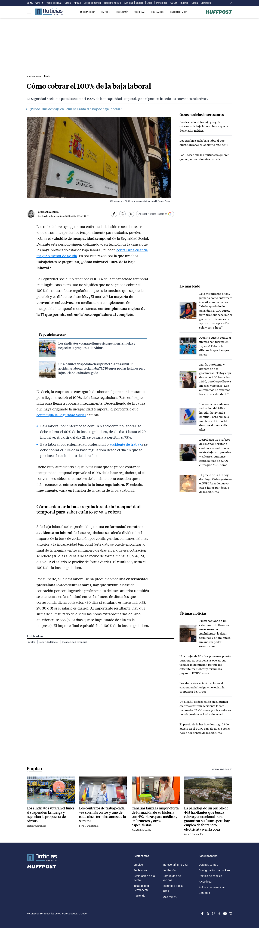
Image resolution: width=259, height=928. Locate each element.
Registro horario (112, 2)
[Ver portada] (49, 11)
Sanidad (128, 2)
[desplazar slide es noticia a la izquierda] (42, 3)
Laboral (140, 2)
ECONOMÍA (122, 12)
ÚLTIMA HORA (87, 12)
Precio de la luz (53, 2)
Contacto (204, 893)
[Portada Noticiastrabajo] (42, 857)
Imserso (184, 2)
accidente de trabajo (125, 444)
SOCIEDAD (139, 12)
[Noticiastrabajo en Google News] (230, 913)
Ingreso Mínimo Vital (175, 865)
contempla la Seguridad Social (61, 415)
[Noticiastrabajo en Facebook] (202, 913)
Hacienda (139, 896)
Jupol (150, 2)
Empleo (31, 642)
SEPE (166, 891)
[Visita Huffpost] (218, 12)
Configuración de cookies (214, 870)
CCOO (173, 2)
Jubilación (169, 870)
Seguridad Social (49, 642)
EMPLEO (105, 12)
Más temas (170, 897)
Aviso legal (205, 881)
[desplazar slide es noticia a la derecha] (231, 3)
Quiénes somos (208, 865)
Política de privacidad (212, 887)
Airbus (77, 2)
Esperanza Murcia (48, 211)
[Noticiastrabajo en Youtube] (225, 913)
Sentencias (140, 870)
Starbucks (206, 2)
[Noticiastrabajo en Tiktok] (219, 913)
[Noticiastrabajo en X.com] (208, 913)
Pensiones (161, 2)
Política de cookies (210, 876)
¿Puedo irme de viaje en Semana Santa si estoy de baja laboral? (75, 109)
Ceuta (67, 2)
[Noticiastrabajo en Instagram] (213, 913)
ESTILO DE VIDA (178, 12)
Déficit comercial (92, 2)
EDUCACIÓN (157, 12)
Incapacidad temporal (74, 642)
